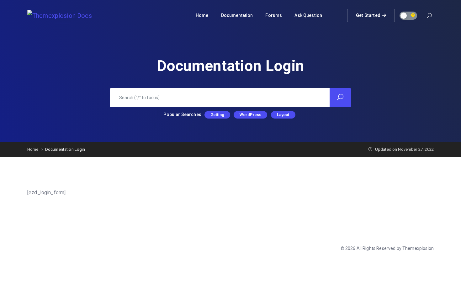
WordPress (250, 114)
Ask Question (308, 15)
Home (202, 15)
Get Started (368, 13)
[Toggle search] (429, 16)
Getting (217, 114)
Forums (273, 15)
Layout (283, 114)
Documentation (237, 15)
